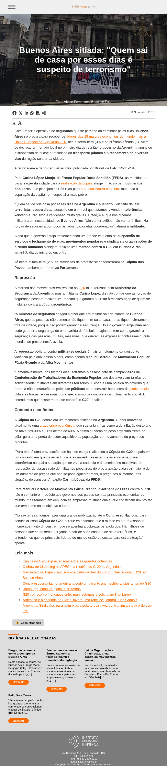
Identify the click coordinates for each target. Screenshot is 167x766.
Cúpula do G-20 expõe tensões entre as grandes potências (67, 561)
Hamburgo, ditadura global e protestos (52, 589)
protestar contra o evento (100, 189)
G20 (82, 288)
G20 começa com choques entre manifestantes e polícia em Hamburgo (77, 594)
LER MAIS (18, 682)
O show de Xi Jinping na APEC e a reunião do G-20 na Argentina (72, 567)
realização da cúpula (76, 183)
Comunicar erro (28, 622)
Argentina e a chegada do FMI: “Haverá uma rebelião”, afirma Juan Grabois (80, 600)
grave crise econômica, (57, 425)
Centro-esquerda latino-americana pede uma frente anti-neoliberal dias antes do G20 (87, 583)
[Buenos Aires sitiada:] (44, 113)
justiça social (139, 389)
